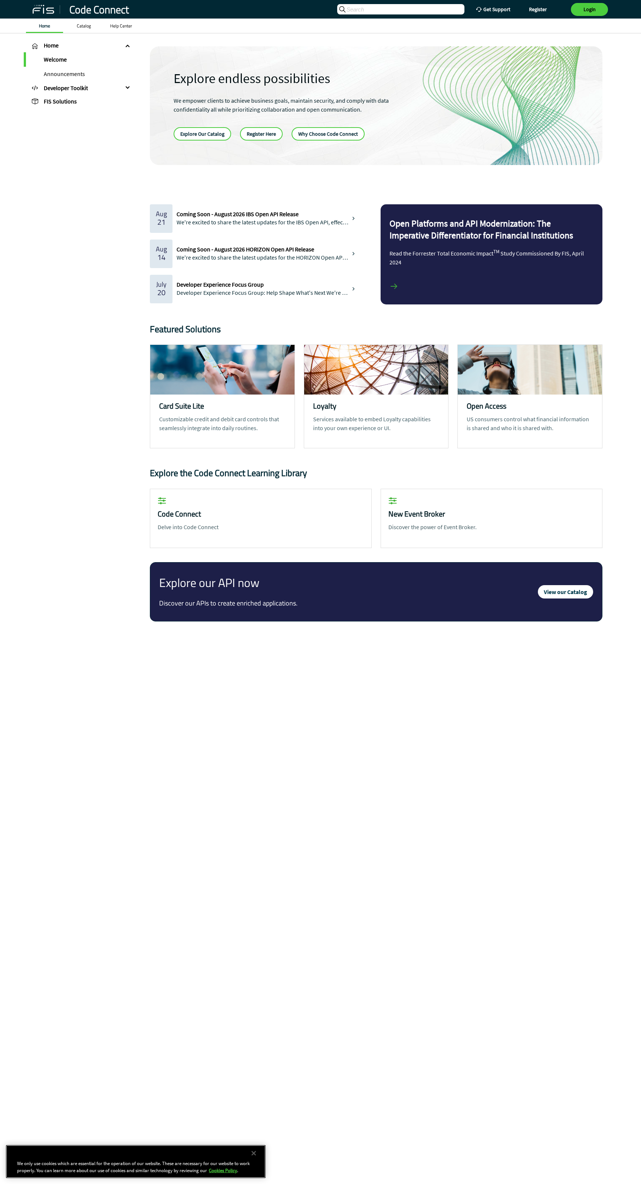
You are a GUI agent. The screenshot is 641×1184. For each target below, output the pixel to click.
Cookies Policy (223, 1170)
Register (538, 9)
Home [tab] (44, 26)
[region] (136, 1161)
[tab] (79, 45)
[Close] (254, 1153)
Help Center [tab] (121, 26)
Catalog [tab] (84, 26)
